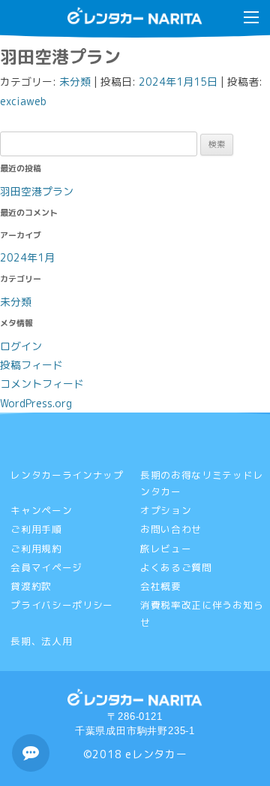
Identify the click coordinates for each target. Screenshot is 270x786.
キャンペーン (41, 510)
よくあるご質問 (176, 567)
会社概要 (161, 586)
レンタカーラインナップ (67, 475)
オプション (166, 510)
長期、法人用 (41, 641)
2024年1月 (27, 257)
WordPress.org (36, 403)
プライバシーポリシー (61, 605)
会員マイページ (46, 567)
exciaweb (23, 101)
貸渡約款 (31, 586)
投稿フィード (31, 365)
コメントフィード (42, 383)
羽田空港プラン (37, 191)
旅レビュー (166, 548)
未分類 (75, 81)
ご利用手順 (36, 529)
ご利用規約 (36, 548)
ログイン (21, 346)
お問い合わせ (171, 529)
